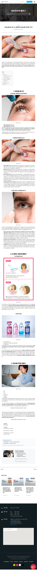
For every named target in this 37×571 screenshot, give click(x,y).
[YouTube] (17, 565)
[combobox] (17, 14)
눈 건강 (18, 25)
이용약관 (11, 561)
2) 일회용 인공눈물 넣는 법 (6, 77)
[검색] (29, 14)
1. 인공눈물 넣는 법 (4, 74)
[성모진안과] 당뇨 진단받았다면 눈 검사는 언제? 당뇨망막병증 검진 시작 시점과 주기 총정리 (7, 490)
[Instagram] (20, 565)
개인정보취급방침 (6, 561)
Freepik (19, 122)
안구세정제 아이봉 (5, 80)
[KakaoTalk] (14, 565)
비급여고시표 (21, 561)
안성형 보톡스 (26, 561)
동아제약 (19, 302)
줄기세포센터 (31, 561)
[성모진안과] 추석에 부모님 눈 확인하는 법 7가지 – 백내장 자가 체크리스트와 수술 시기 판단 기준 (30, 490)
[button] (35, 2)
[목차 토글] (7, 73)
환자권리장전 (16, 561)
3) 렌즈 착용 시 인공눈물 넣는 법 (7, 78)
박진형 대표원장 (4, 84)
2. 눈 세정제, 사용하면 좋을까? (6, 79)
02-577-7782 (14, 508)
